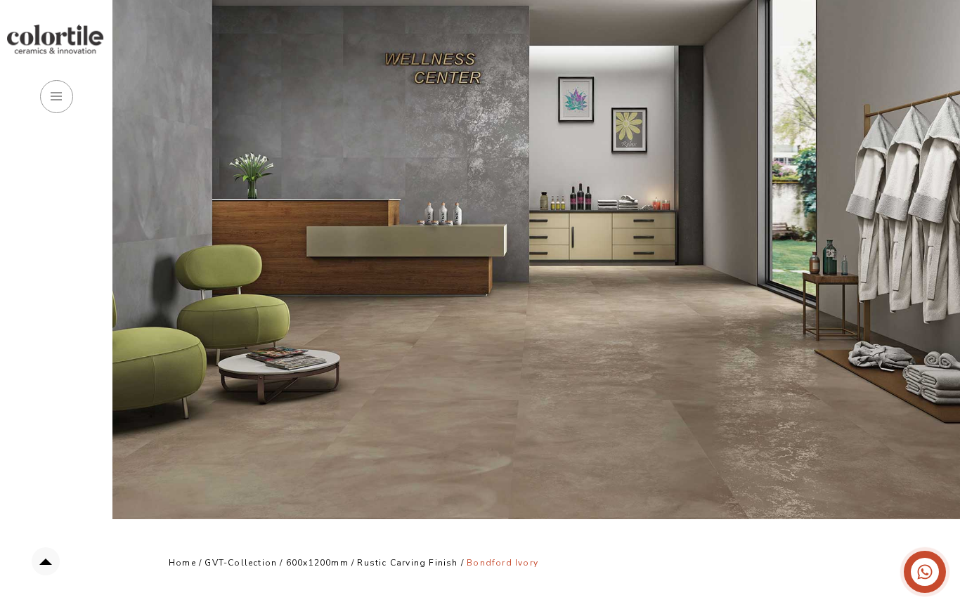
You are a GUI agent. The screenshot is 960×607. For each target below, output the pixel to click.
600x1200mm (317, 562)
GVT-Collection (241, 562)
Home (182, 562)
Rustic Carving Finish (408, 562)
